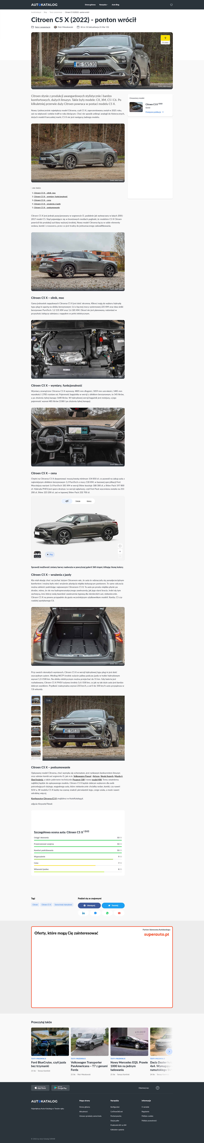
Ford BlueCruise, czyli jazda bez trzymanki (48, 1064)
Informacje (146, 1100)
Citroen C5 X (46, 904)
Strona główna (84, 1107)
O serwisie (145, 1107)
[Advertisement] (150, 158)
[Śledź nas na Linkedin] (157, 1088)
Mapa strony (84, 1100)
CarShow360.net (116, 1111)
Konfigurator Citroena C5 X (44, 798)
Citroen (35, 904)
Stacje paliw (114, 1120)
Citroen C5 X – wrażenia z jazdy (47, 203)
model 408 (97, 779)
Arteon (96, 776)
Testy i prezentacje (38, 1059)
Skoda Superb (107, 776)
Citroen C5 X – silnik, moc (45, 192)
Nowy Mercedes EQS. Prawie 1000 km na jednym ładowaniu (129, 1066)
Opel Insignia (37, 779)
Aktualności (83, 1111)
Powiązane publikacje (153, 112)
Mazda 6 (118, 776)
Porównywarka (115, 1116)
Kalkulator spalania (117, 1129)
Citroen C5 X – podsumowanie (47, 207)
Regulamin (145, 1111)
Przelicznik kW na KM (118, 1125)
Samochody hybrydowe (63, 904)
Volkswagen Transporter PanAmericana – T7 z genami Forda (89, 1066)
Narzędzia (114, 1100)
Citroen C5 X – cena (42, 200)
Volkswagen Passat (82, 776)
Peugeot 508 (79, 779)
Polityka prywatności (149, 1120)
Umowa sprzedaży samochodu (90, 1116)
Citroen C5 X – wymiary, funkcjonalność (51, 196)
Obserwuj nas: (144, 1088)
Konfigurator (115, 1107)
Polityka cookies (147, 1116)
